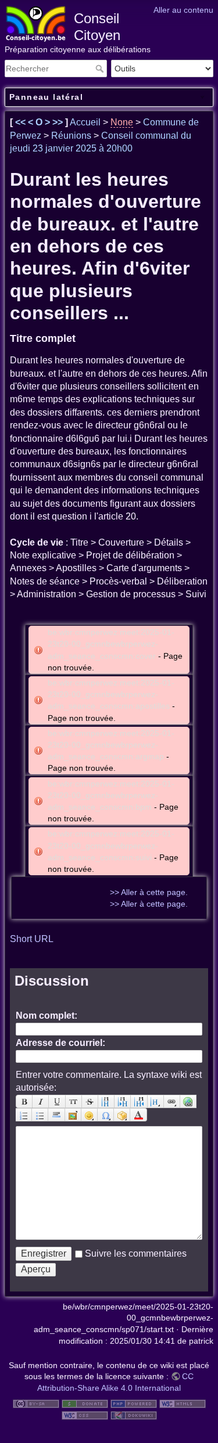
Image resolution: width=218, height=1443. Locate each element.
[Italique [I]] (41, 1101)
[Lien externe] (188, 1101)
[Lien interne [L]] (172, 1101)
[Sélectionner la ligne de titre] (156, 1101)
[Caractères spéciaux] (106, 1114)
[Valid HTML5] (182, 1403)
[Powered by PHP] (133, 1403)
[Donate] (85, 1403)
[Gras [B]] (24, 1101)
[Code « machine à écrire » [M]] (74, 1101)
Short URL (31, 939)
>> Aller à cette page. (149, 892)
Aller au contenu (183, 10)
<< (21, 122)
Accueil (85, 122)
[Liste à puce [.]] (40, 1114)
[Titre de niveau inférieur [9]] (123, 1101)
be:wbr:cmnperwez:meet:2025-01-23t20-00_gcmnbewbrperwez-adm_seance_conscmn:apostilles (111, 694)
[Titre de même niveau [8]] (106, 1101)
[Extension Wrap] (122, 1114)
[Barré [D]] (90, 1101)
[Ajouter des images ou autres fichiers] (73, 1114)
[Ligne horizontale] (56, 1114)
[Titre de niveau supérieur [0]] (139, 1101)
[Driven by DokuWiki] (133, 1414)
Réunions (71, 135)
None (121, 122)
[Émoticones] (89, 1114)
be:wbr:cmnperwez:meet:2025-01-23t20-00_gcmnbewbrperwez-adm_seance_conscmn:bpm (111, 795)
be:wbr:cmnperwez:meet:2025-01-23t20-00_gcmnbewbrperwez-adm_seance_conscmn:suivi (111, 845)
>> (58, 122)
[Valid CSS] (85, 1414)
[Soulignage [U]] (57, 1101)
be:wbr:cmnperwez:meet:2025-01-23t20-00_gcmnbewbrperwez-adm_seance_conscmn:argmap (111, 744)
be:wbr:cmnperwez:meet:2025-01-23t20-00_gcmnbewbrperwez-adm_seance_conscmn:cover (111, 643)
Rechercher (100, 68)
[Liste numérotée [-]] (24, 1114)
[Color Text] (138, 1114)
